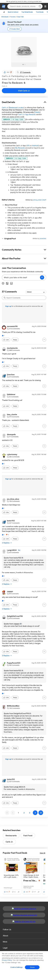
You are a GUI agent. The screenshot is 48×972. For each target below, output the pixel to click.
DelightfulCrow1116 (15, 616)
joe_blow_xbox (13, 499)
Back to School (13, 12)
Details (37, 112)
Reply (15, 340)
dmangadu (11, 434)
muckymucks (12, 348)
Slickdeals (5, 17)
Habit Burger (27, 887)
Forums (12, 17)
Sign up (8, 306)
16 (7, 892)
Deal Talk (20, 17)
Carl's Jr (5, 107)
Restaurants (11, 835)
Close (32, 967)
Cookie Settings (16, 967)
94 (27, 892)
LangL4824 (12, 550)
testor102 (11, 521)
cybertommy (12, 454)
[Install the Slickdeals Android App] (24, 915)
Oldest (29, 292)
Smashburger (8, 887)
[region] (24, 961)
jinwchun (11, 374)
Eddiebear (11, 394)
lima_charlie (12, 414)
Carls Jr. (9, 842)
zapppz (10, 591)
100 (8, 72)
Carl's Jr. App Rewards (27, 114)
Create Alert (15, 29)
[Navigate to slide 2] (25, 64)
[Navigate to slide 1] (23, 64)
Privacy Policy (7, 960)
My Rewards (20, 148)
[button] (11, 72)
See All (42, 853)
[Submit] (5, 298)
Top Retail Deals (27, 12)
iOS (28, 146)
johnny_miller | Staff (39, 200)
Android (35, 146)
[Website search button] (40, 6)
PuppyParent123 (13, 663)
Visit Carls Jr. (24, 90)
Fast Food (27, 835)
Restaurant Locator (16, 107)
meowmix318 (12, 326)
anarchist (43, 238)
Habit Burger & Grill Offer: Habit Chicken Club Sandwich (31, 876)
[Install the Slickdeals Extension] (24, 908)
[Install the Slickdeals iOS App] (24, 921)
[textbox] (21, 277)
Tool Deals (39, 12)
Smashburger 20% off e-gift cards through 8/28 (11, 876)
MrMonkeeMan (13, 706)
